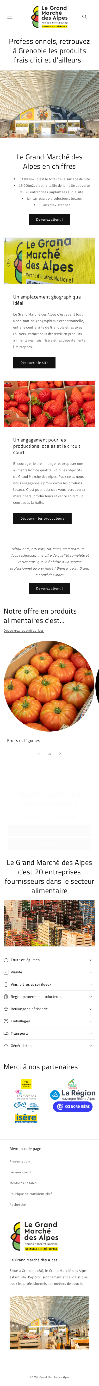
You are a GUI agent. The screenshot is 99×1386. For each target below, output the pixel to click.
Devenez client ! (49, 219)
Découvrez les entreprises (24, 630)
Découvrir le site (34, 362)
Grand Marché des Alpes (54, 1377)
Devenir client (20, 1172)
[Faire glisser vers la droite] (60, 753)
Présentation (20, 1161)
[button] (9, 17)
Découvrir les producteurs (42, 518)
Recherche (18, 1204)
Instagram (49, 843)
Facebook (49, 830)
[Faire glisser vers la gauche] (39, 753)
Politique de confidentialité (31, 1194)
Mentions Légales (23, 1183)
